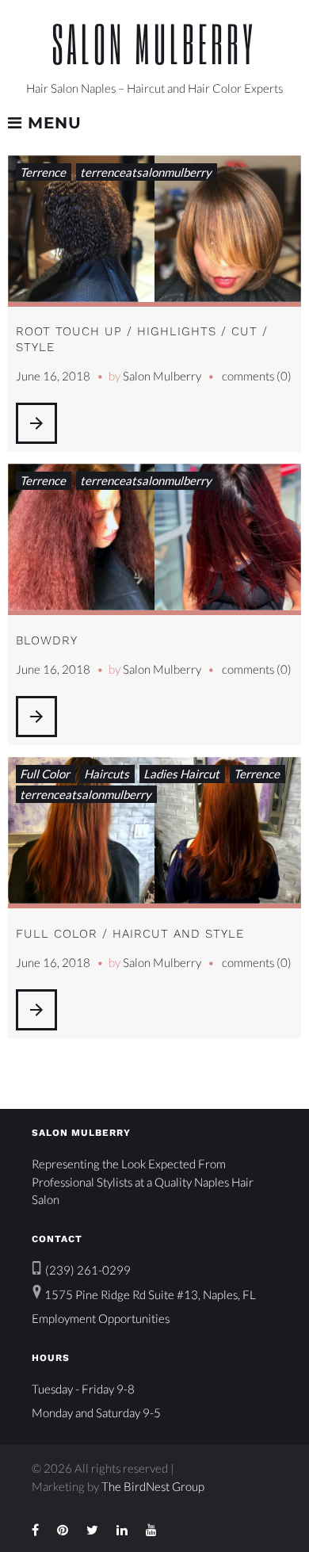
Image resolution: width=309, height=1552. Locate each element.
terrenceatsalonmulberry (146, 172)
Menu (52, 123)
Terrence (43, 172)
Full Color (45, 773)
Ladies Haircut (181, 773)
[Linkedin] (122, 1530)
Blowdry (47, 640)
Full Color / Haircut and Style (130, 934)
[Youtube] (151, 1530)
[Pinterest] (62, 1530)
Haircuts (106, 773)
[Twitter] (92, 1530)
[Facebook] (35, 1530)
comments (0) (257, 376)
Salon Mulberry (154, 43)
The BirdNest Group (152, 1486)
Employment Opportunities (101, 1318)
